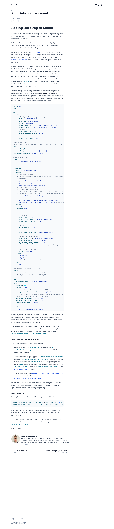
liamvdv (14, 5)
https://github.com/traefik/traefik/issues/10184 (47, 373)
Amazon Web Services (40, 440)
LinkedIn (65, 442)
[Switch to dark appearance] (95, 523)
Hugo (18, 523)
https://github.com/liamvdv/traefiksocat (27, 378)
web (13, 21)
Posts (13, 10)
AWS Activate (41, 52)
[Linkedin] (22, 444)
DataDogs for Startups (19, 60)
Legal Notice (21, 519)
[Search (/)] (102, 5)
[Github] (25, 444)
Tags (13, 519)
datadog (21, 21)
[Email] (27, 444)
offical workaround (20, 369)
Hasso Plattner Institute (30, 442)
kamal (16, 21)
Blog (97, 5)
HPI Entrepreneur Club (49, 442)
